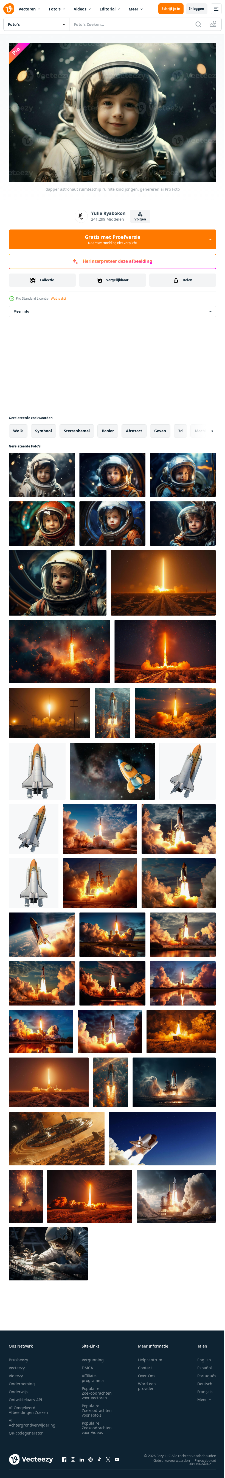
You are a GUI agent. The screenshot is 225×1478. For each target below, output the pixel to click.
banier (108, 428)
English (200, 1357)
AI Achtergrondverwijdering (32, 1420)
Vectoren (27, 9)
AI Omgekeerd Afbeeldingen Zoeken (28, 1407)
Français (201, 1389)
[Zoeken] (198, 24)
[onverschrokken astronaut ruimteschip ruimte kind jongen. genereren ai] (112, 472)
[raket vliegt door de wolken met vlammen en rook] (59, 649)
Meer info (21, 308)
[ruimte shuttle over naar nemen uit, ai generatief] (174, 1080)
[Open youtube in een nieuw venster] (117, 1456)
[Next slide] (203, 428)
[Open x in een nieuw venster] (108, 1456)
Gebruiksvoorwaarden (167, 1457)
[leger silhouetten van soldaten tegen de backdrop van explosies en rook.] (181, 1028)
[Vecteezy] (8, 8)
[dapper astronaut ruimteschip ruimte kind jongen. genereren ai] (42, 472)
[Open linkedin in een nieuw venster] (82, 1456)
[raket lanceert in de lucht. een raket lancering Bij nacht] (163, 580)
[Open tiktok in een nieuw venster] (99, 1456)
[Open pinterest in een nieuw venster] (90, 1456)
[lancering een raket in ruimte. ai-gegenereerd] (176, 1193)
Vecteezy (17, 1365)
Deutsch (200, 1381)
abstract (134, 428)
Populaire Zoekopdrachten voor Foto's (97, 1407)
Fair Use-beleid (195, 1460)
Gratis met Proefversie (112, 239)
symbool (43, 428)
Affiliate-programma (93, 1375)
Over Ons (146, 1373)
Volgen (140, 219)
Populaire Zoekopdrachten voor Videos (97, 1425)
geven (160, 428)
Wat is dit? (58, 298)
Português (202, 1373)
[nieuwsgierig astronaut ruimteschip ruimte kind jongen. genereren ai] (42, 521)
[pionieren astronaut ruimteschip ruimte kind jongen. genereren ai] (183, 521)
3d (180, 428)
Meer (133, 9)
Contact (145, 1365)
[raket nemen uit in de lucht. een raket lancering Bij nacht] (49, 1080)
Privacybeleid (201, 1457)
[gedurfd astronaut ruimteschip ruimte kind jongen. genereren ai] (183, 472)
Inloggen (196, 8)
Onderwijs (18, 1389)
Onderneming (22, 1381)
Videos (80, 9)
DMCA (87, 1365)
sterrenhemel (77, 428)
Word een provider (147, 1383)
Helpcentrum (150, 1357)
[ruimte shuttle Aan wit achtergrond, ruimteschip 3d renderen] (187, 768)
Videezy (16, 1373)
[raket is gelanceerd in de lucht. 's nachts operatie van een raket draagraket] (26, 1193)
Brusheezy (18, 1357)
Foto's (55, 9)
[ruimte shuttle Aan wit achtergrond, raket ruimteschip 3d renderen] (37, 768)
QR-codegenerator (26, 1430)
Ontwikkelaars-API (25, 1397)
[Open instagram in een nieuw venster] (73, 1456)
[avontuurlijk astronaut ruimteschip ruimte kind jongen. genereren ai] (112, 521)
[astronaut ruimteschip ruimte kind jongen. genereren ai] (57, 580)
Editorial (108, 9)
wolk (18, 428)
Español (200, 1365)
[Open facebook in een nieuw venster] (64, 1456)
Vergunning (93, 1357)
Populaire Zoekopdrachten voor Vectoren (97, 1390)
